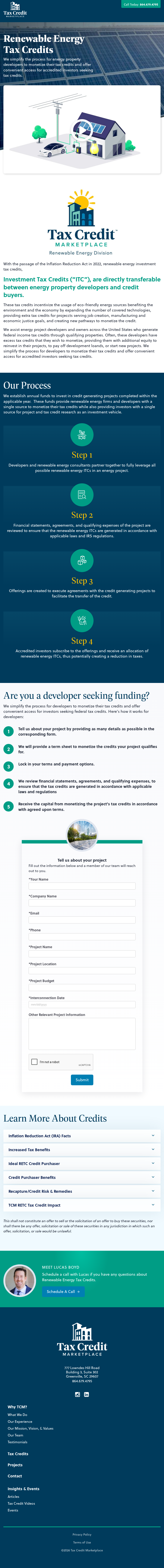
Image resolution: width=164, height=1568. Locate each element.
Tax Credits (18, 1454)
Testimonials (17, 1442)
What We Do (17, 1414)
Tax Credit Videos (21, 1503)
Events (13, 1510)
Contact (15, 1476)
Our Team (15, 1435)
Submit (82, 1080)
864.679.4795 (82, 1381)
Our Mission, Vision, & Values (30, 1428)
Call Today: (141, 4)
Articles (13, 1496)
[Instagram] (77, 1395)
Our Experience (20, 1421)
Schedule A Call (61, 1291)
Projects (15, 1465)
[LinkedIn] (86, 1395)
